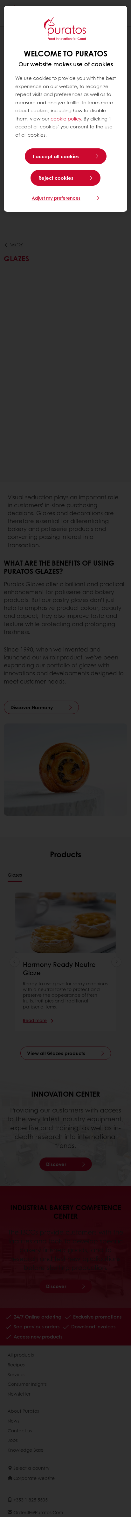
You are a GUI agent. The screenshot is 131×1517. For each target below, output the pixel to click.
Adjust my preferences (56, 198)
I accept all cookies (56, 156)
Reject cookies (55, 177)
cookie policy (66, 118)
